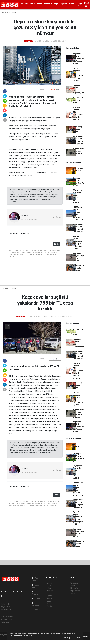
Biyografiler (74, 588)
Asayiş (71, 3)
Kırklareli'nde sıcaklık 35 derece (78, 170)
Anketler (73, 585)
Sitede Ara (74, 583)
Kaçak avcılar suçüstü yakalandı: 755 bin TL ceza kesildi (78, 59)
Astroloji (73, 593)
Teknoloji (48, 3)
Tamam (77, 638)
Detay (68, 638)
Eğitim (49, 603)
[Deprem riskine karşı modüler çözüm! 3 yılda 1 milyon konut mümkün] (32, 65)
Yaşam (49, 601)
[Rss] (22, 592)
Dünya (32, 3)
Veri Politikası (6, 609)
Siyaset (63, 3)
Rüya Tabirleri (75, 591)
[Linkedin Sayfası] (18, 592)
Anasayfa (5, 13)
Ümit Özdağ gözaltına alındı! (77, 129)
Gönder (56, 244)
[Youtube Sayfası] (14, 592)
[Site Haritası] (2, 596)
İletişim (37, 609)
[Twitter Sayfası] (6, 592)
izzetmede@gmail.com (28, 219)
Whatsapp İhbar (7, 619)
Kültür (39, 3)
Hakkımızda (5, 604)
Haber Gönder (6, 622)
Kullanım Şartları (7, 617)
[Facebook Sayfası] (2, 592)
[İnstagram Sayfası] (10, 592)
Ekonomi (24, 3)
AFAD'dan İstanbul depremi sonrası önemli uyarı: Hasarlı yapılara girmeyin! (78, 114)
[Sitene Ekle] (6, 596)
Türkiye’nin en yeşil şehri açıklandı (78, 100)
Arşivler (38, 598)
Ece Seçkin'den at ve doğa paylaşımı (78, 268)
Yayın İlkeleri (5, 607)
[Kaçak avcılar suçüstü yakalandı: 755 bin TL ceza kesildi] (32, 338)
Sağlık (56, 3)
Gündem (13, 13)
